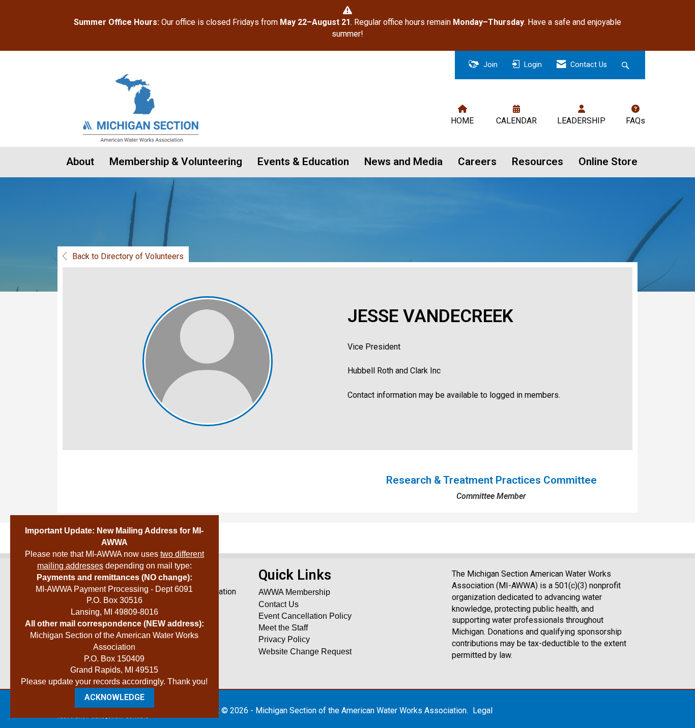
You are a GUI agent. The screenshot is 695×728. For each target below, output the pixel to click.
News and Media (403, 161)
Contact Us (278, 604)
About (80, 161)
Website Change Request (305, 651)
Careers (477, 161)
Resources (537, 161)
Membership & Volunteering (175, 161)
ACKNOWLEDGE (114, 697)
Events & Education (303, 161)
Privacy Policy (284, 639)
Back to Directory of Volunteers (128, 256)
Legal (483, 710)
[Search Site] (626, 65)
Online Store (608, 161)
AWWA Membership (294, 592)
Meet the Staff (283, 627)
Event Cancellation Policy (305, 616)
